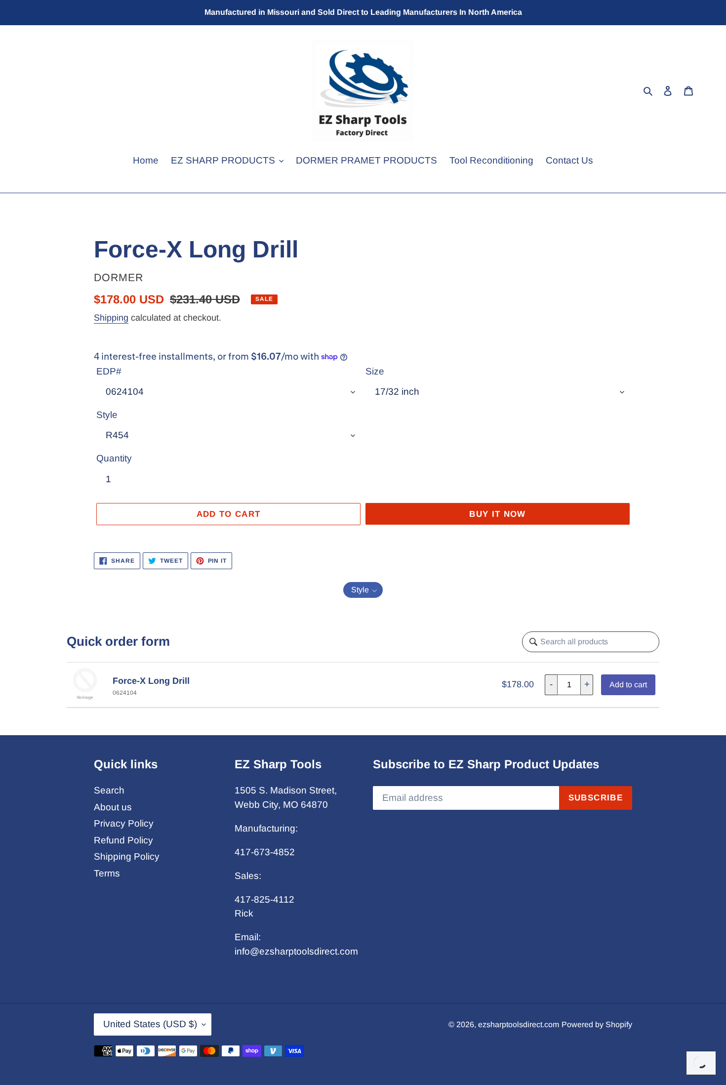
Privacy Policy (124, 823)
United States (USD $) (150, 1024)
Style (107, 415)
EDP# (108, 371)
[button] (363, 590)
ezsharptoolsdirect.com (518, 1024)
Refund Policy (123, 840)
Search (109, 790)
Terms (107, 873)
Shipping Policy (127, 856)
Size (374, 371)
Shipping (111, 318)
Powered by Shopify (597, 1024)
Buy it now (497, 514)
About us (113, 807)
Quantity (114, 458)
